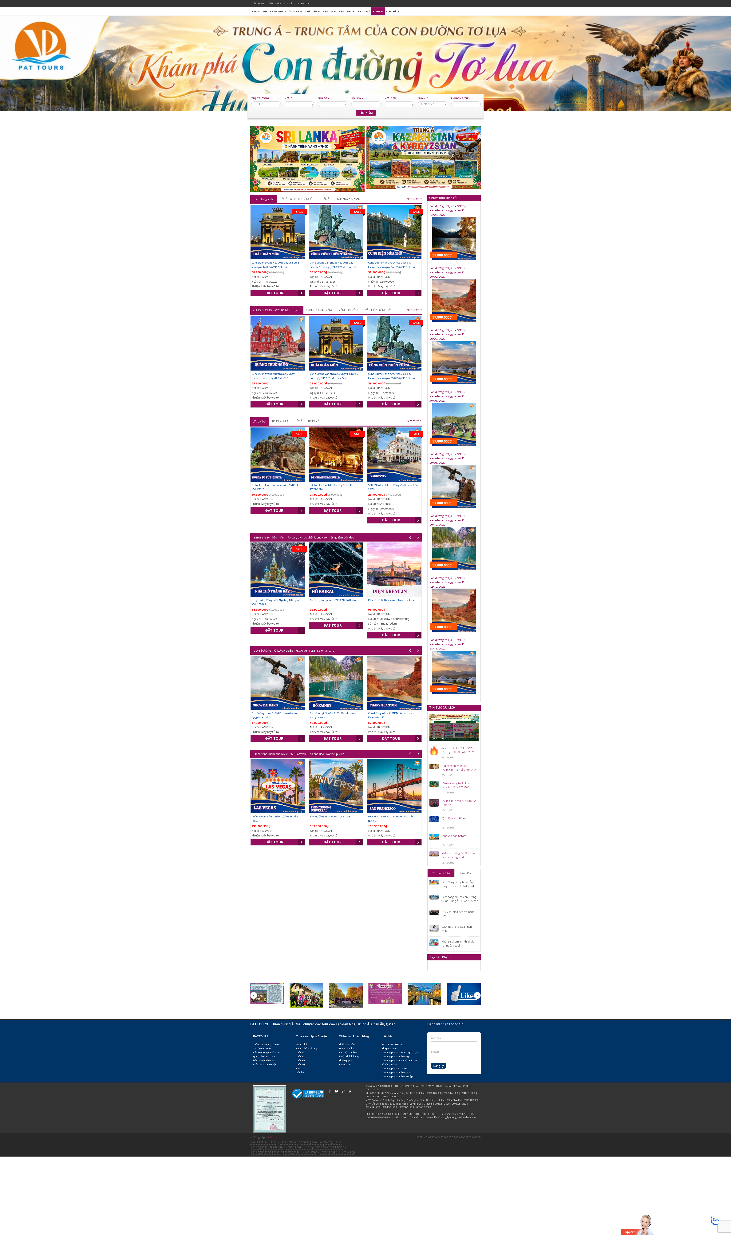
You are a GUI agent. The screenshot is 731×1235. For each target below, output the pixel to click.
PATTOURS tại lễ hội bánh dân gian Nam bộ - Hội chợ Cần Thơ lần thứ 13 (452, 730)
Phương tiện (461, 98)
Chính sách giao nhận (265, 1064)
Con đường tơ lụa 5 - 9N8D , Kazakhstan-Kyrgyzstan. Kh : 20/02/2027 (448, 272)
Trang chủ (259, 11)
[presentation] (263, 199)
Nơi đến (324, 98)
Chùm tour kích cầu (443, 198)
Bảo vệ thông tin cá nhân (266, 1052)
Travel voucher (347, 1048)
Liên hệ (391, 11)
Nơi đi (289, 98)
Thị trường (260, 98)
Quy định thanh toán (264, 1056)
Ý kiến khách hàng (349, 1056)
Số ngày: (357, 98)
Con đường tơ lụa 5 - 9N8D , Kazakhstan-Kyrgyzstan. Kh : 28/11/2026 (448, 644)
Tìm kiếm (366, 112)
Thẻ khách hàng (347, 1044)
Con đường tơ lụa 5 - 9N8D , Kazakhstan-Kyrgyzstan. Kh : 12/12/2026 (448, 582)
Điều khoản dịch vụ (263, 1060)
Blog (377, 11)
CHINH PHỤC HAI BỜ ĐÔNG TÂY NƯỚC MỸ (333, 816)
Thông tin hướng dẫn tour (267, 1044)
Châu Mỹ (364, 11)
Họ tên (436, 1038)
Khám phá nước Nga (285, 11)
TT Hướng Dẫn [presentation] (441, 873)
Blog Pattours (389, 1048)
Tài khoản (258, 3)
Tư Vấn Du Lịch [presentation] (467, 873)
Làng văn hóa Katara (453, 836)
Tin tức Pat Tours (262, 1048)
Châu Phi (346, 11)
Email (435, 1052)
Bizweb (274, 1137)
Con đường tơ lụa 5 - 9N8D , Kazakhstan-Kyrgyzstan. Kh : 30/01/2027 (448, 396)
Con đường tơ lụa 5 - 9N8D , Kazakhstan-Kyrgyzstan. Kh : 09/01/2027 (448, 458)
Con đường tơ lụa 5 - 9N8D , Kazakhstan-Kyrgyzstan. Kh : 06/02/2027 (448, 334)
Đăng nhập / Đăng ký (280, 3)
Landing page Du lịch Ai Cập (397, 1076)
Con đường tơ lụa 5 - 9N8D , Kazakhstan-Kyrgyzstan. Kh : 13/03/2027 (448, 210)
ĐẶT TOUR (274, 293)
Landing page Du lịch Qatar (396, 1072)
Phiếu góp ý (345, 1060)
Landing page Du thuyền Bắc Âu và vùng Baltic (315, 1147)
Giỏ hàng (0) (303, 3)
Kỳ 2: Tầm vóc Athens (454, 818)
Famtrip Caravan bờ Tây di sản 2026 (388, 816)
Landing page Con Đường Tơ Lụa (400, 1052)
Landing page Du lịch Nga (396, 1056)
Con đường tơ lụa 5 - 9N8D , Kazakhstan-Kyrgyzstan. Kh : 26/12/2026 (448, 520)
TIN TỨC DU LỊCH (442, 707)
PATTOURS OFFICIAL (393, 1044)
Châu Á (328, 11)
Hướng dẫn (345, 1064)
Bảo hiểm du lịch (348, 1052)
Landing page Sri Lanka (395, 1068)
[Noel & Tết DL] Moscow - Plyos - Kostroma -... (276, 600)
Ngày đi (423, 98)
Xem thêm (413, 199)
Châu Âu (311, 11)
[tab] (263, 199)
